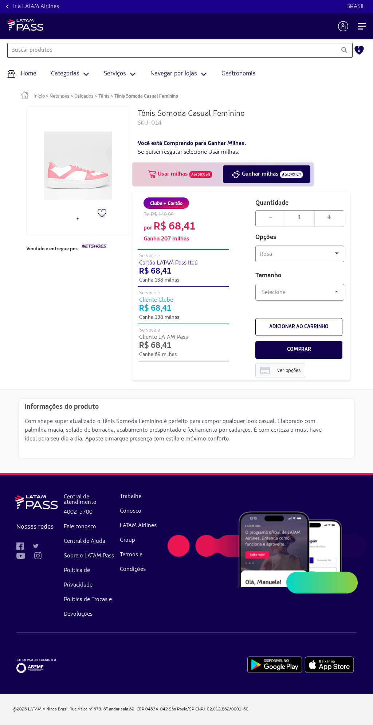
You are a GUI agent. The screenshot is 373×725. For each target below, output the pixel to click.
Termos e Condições (133, 562)
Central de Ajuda (84, 541)
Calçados (84, 96)
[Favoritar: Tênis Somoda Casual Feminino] (102, 214)
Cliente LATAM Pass (163, 337)
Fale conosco (80, 527)
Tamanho (268, 276)
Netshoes (60, 96)
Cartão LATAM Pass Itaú (168, 263)
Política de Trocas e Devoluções (88, 607)
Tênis (104, 96)
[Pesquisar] (344, 50)
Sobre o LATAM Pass (89, 556)
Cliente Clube (156, 300)
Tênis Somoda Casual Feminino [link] (146, 96)
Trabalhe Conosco (130, 504)
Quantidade (271, 202)
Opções (265, 237)
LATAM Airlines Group (138, 533)
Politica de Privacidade (78, 578)
